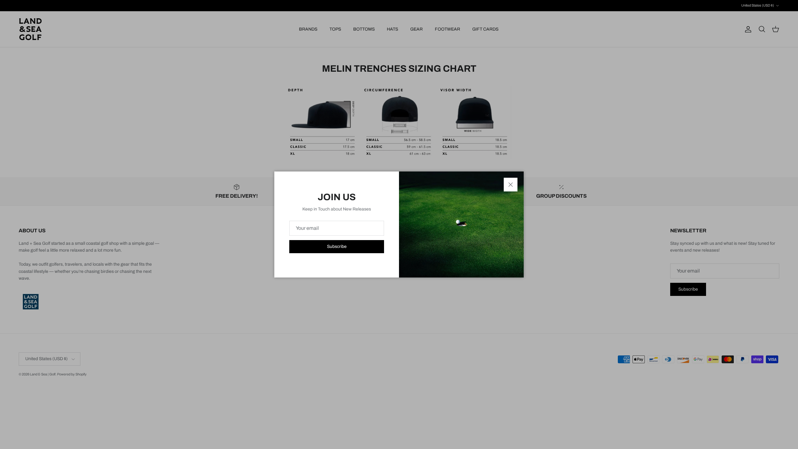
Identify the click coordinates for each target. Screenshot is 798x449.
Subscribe (337, 246)
